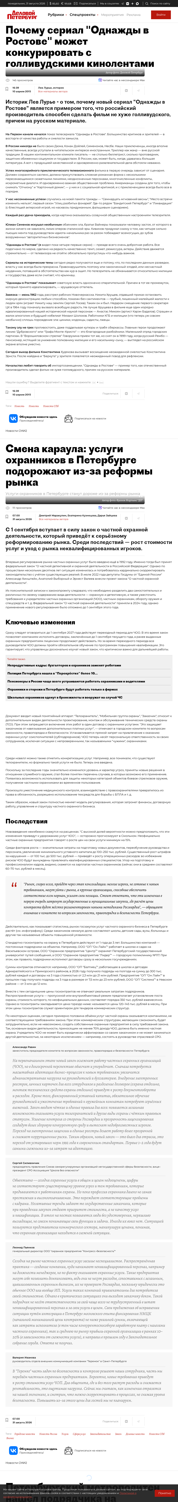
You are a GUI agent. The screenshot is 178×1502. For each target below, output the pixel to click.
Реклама (134, 15)
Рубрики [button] (56, 15)
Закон (118, 1434)
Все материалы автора (52, 91)
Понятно (164, 1493)
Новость (19, 406)
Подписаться (87, 3)
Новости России (48, 1434)
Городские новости (24, 1434)
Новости (34, 406)
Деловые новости (135, 1434)
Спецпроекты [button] (83, 15)
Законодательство (100, 1434)
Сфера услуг (79, 1434)
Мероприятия (112, 15)
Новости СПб (51, 406)
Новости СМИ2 (16, 430)
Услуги (65, 1434)
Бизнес (10, 1438)
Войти (160, 14)
